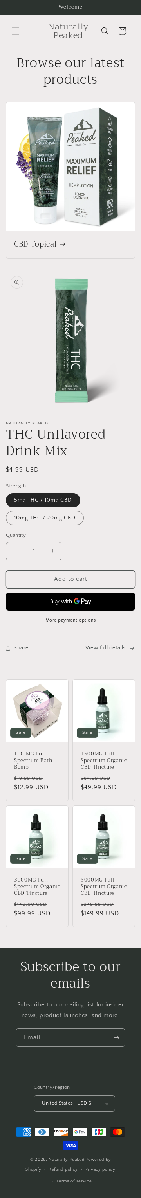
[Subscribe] (116, 1037)
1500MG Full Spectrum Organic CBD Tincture (104, 760)
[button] (15, 31)
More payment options (70, 620)
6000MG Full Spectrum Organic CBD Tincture (104, 886)
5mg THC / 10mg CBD (43, 500)
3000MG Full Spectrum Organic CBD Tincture (37, 886)
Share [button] (21, 648)
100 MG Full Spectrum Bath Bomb (33, 760)
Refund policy (63, 1169)
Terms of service (74, 1181)
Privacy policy (100, 1169)
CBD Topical (35, 244)
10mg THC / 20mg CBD (45, 518)
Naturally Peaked (66, 1159)
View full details (105, 648)
